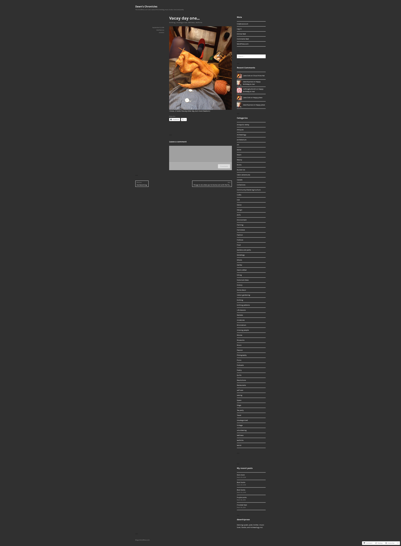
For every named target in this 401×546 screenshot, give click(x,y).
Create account (242, 24)
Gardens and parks (244, 250)
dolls (239, 215)
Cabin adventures (243, 175)
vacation (161, 32)
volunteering (242, 430)
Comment (224, 166)
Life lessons (241, 310)
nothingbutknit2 (249, 89)
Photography (241, 355)
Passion (240, 350)
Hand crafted (242, 270)
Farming (240, 225)
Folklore (240, 240)
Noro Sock (241, 475)
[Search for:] (251, 56)
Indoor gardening (243, 295)
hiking (239, 275)
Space (239, 400)
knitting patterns (243, 305)
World (239, 445)
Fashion (240, 235)
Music (239, 345)
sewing (239, 395)
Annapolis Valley (243, 125)
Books (239, 165)
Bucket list (241, 170)
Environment (242, 220)
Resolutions (241, 380)
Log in (239, 29)
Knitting (172, 22)
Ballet (239, 150)
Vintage (240, 425)
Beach (239, 155)
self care (240, 390)
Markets (240, 315)
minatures (241, 320)
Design (239, 210)
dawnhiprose (160, 30)
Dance (239, 205)
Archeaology (241, 135)
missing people (243, 330)
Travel (239, 415)
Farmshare (241, 230)
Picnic (239, 360)
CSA (238, 200)
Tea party (240, 410)
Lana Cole (246, 76)
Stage (239, 405)
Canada (239, 180)
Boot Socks (241, 482)
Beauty (239, 160)
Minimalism (241, 325)
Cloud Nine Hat (259, 76)
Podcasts (240, 365)
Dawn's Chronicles (146, 6)
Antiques (240, 130)
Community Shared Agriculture (249, 190)
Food (239, 245)
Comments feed (243, 39)
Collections (241, 185)
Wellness (191, 22)
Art (238, 145)
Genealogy (241, 255)
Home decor (241, 290)
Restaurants (241, 385)
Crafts (239, 195)
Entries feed (241, 34)
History (239, 285)
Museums (240, 340)
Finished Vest (242, 505)
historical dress (243, 280)
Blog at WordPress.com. (142, 540)
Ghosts (239, 260)
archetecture (241, 140)
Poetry (239, 370)
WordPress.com (243, 44)
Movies (239, 335)
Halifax (239, 265)
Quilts (239, 375)
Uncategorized (181, 22)
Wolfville (199, 22)
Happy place (257, 98)
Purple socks (242, 497)
